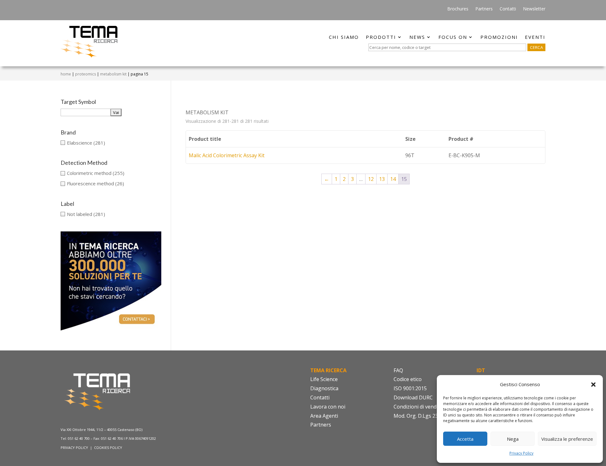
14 (393, 179)
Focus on (452, 37)
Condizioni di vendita (418, 406)
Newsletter (534, 9)
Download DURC (413, 397)
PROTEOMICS (85, 74)
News (417, 37)
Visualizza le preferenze (567, 439)
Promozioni (499, 37)
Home (66, 74)
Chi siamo (344, 37)
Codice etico (408, 379)
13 (382, 179)
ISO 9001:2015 (410, 388)
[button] (593, 384)
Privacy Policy (521, 453)
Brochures (457, 9)
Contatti (508, 9)
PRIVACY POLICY (75, 447)
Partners (484, 9)
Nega (513, 439)
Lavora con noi (327, 406)
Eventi (535, 37)
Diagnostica (324, 388)
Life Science (324, 379)
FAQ (398, 370)
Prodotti (381, 37)
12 (371, 179)
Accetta (465, 439)
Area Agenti (324, 415)
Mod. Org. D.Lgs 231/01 (421, 415)
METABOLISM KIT (113, 74)
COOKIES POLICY (108, 447)
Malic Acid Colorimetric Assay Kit (226, 155)
